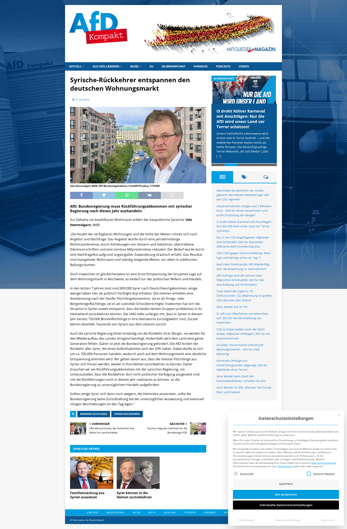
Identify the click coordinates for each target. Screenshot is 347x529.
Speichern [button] (286, 484)
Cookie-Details (246, 520)
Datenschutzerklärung (323, 463)
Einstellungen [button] (285, 466)
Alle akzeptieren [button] (286, 494)
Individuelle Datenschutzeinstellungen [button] (286, 505)
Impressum (327, 520)
